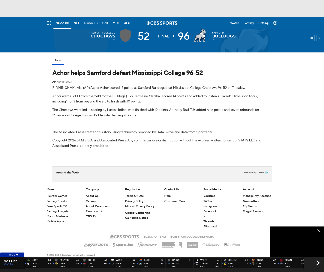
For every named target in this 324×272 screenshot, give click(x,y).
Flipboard (210, 226)
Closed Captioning (137, 213)
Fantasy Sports (56, 201)
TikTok (207, 201)
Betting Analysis (57, 211)
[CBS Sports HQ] (155, 236)
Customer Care (174, 201)
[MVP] (192, 243)
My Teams (249, 206)
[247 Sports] (96, 244)
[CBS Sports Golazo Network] (192, 236)
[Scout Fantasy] (211, 245)
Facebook (210, 211)
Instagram (210, 206)
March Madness (57, 216)
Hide (12, 254)
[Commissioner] (172, 243)
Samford (218, 32)
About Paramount (98, 206)
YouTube (209, 196)
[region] (297, 241)
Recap (58, 60)
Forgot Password (254, 211)
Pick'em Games (56, 196)
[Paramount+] (147, 244)
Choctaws (103, 36)
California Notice (136, 218)
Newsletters (251, 201)
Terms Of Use (134, 196)
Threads (208, 221)
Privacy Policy (134, 201)
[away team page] (126, 35)
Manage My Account (257, 196)
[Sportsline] (123, 244)
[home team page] (201, 35)
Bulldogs (224, 36)
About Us (92, 196)
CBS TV (91, 216)
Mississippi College (101, 32)
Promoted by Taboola (254, 172)
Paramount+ (94, 211)
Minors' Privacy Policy (139, 206)
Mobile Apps (55, 221)
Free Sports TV (56, 206)
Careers (91, 201)
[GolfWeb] (232, 245)
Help (167, 196)
